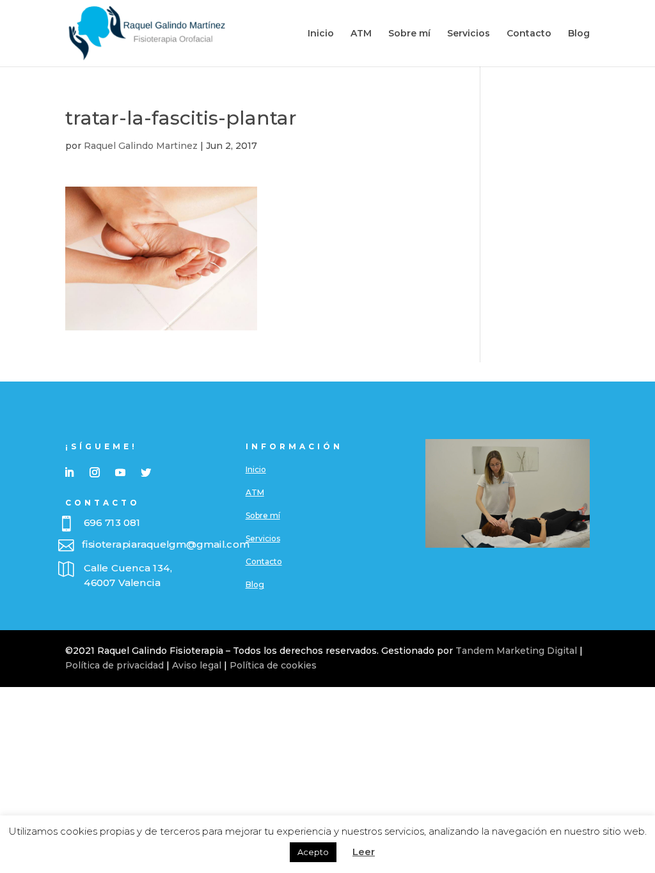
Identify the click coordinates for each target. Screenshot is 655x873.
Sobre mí (409, 34)
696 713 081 (112, 523)
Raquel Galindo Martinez (141, 145)
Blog (579, 34)
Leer (363, 852)
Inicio (321, 34)
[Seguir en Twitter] (146, 472)
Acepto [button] (313, 852)
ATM (361, 34)
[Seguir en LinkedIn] (69, 472)
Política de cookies (273, 665)
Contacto (529, 34)
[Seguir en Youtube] (120, 472)
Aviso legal (196, 665)
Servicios (468, 34)
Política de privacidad (114, 665)
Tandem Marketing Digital (516, 650)
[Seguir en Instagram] (94, 472)
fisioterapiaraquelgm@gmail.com (166, 544)
